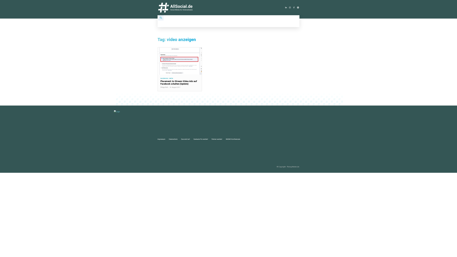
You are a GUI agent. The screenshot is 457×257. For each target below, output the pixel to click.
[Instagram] (289, 7)
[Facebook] (294, 7)
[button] (161, 17)
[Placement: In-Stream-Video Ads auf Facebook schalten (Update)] (180, 61)
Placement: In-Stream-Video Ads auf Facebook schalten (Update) (178, 82)
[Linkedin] (285, 7)
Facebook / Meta (166, 78)
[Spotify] (298, 7)
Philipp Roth (164, 87)
